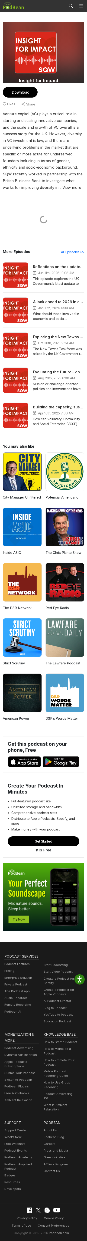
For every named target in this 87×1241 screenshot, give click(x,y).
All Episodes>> (72, 252)
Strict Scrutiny (14, 663)
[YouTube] (56, 1210)
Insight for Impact (38, 80)
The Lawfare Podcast (62, 663)
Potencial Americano (61, 497)
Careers (49, 1144)
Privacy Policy (27, 1218)
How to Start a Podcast (60, 1042)
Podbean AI (12, 1011)
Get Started (43, 841)
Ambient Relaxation (18, 1100)
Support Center (15, 1130)
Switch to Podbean (18, 1079)
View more (71, 187)
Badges (10, 1175)
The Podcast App (17, 991)
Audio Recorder (15, 998)
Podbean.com (59, 1233)
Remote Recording (17, 1004)
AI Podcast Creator (57, 1001)
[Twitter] (38, 1210)
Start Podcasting (56, 965)
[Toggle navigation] (81, 6)
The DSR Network (17, 608)
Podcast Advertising (18, 1048)
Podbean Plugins (16, 1086)
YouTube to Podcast (58, 1014)
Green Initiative (54, 1157)
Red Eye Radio (57, 608)
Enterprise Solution (18, 977)
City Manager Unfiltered (22, 497)
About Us (50, 1130)
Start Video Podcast (58, 971)
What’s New (13, 1137)
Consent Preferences (53, 1225)
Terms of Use (21, 1225)
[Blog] (47, 1210)
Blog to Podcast (55, 1008)
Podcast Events (15, 1150)
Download (20, 92)
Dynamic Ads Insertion (20, 1055)
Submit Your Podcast (19, 1073)
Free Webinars (15, 1144)
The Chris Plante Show (63, 552)
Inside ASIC (12, 552)
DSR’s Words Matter (61, 718)
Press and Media (56, 1150)
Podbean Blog (54, 1137)
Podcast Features (17, 964)
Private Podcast (15, 984)
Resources (12, 1182)
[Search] (71, 6)
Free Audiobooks (16, 1093)
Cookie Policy (54, 1218)
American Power (16, 718)
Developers (12, 1189)
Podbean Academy (18, 1157)
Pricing (9, 970)
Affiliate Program (56, 1164)
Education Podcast (57, 1021)
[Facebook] (29, 1210)
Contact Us (52, 1171)
